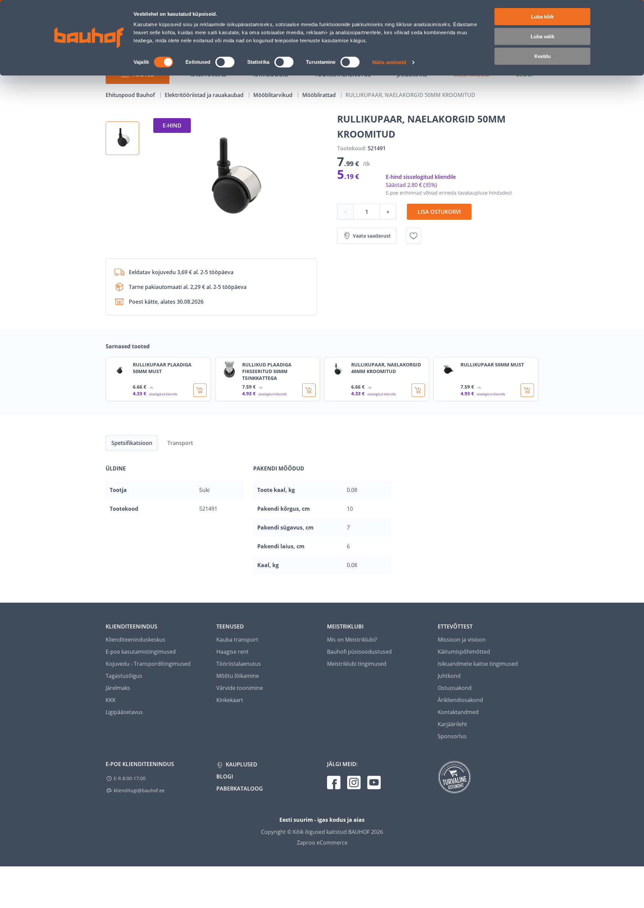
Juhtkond (449, 675)
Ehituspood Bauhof (131, 95)
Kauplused (240, 764)
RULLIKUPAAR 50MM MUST (492, 364)
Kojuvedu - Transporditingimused (148, 663)
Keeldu (542, 56)
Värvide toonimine (239, 688)
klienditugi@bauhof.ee (139, 790)
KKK (111, 700)
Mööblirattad (319, 95)
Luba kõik (542, 16)
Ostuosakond (455, 688)
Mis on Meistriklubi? (352, 639)
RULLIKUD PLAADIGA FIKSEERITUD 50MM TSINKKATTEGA (266, 371)
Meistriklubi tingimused (356, 663)
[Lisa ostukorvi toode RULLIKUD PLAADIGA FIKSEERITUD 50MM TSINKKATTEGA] (309, 390)
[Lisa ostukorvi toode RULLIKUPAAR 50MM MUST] (527, 390)
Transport (180, 443)
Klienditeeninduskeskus (135, 639)
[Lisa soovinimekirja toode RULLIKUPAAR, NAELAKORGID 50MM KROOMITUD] (413, 236)
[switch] (224, 62)
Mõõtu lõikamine (237, 675)
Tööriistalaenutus (238, 663)
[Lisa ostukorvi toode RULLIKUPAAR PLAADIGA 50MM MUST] (200, 390)
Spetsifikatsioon (131, 443)
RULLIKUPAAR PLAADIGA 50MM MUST (162, 367)
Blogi (224, 776)
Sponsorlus (452, 736)
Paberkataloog (239, 788)
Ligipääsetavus (124, 712)
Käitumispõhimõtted (464, 651)
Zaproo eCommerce (322, 842)
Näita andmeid (389, 62)
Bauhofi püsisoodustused (359, 651)
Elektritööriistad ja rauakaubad (205, 95)
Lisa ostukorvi (439, 211)
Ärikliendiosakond (460, 700)
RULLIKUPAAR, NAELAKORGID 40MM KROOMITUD (386, 367)
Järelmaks (118, 688)
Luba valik (542, 36)
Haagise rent (232, 651)
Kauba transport (237, 639)
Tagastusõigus (124, 675)
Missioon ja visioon (462, 639)
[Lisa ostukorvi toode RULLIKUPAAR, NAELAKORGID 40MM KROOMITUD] (418, 390)
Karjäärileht (452, 724)
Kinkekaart (229, 700)
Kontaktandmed (458, 712)
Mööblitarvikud (273, 95)
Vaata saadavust (372, 236)
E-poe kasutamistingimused (141, 651)
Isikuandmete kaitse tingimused (478, 663)
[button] (122, 138)
